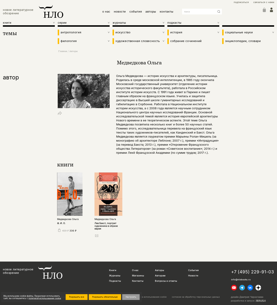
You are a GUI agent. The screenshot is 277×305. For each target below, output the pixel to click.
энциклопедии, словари (243, 41)
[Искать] (219, 11)
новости (120, 11)
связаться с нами (263, 2)
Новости (193, 275)
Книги (112, 270)
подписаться (241, 2)
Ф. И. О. (61, 223)
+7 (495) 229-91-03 (252, 271)
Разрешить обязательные (105, 297)
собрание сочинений (186, 41)
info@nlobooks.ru (241, 279)
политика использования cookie (149, 297)
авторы (150, 11)
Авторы (73, 51)
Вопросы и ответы (166, 281)
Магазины (138, 275)
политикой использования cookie (44, 298)
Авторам (160, 275)
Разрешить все (76, 297)
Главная (62, 51)
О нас (135, 270)
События (193, 270)
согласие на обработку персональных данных (196, 297)
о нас (106, 11)
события (135, 11)
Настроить (131, 297)
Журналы (114, 275)
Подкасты (115, 281)
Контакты (138, 281)
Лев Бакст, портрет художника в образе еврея (106, 226)
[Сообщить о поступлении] (96, 236)
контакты (166, 11)
